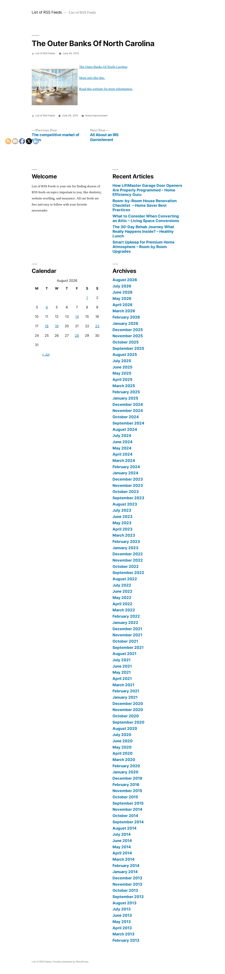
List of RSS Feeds (47, 12)
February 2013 (125, 940)
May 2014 (121, 847)
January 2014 (125, 871)
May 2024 (121, 448)
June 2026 (122, 292)
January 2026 (125, 323)
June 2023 (122, 516)
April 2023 (122, 529)
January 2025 (125, 398)
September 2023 (128, 498)
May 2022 (121, 597)
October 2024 (125, 417)
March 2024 (123, 460)
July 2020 (121, 734)
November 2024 (127, 410)
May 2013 (121, 921)
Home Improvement (96, 115)
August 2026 (124, 279)
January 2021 (125, 697)
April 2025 (122, 379)
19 (57, 326)
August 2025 (124, 354)
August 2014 (124, 828)
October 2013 (125, 890)
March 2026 (123, 311)
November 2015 (127, 790)
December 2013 (127, 878)
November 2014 (127, 809)
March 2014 (123, 859)
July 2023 (121, 510)
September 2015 (128, 803)
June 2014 (122, 840)
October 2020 (125, 716)
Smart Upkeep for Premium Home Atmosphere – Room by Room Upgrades (143, 246)
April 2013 (122, 928)
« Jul (45, 354)
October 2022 (125, 566)
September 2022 (128, 572)
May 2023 (121, 523)
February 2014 (125, 865)
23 (97, 326)
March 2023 (123, 535)
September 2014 (128, 822)
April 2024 (122, 454)
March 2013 (123, 934)
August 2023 (124, 504)
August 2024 (124, 429)
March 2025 (123, 385)
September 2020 (128, 722)
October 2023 (125, 491)
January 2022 (125, 622)
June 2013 (122, 915)
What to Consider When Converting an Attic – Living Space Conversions (145, 218)
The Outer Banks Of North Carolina (103, 67)
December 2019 (127, 778)
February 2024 (126, 466)
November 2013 (127, 884)
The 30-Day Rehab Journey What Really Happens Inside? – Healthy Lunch (143, 231)
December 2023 (127, 479)
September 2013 (128, 896)
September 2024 (128, 423)
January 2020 (125, 772)
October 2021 (125, 641)
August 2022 (124, 579)
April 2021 (122, 678)
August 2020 (124, 728)
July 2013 (121, 909)
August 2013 (124, 903)
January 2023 (125, 548)
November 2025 (127, 336)
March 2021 (123, 685)
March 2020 (123, 759)
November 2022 (127, 560)
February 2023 (126, 541)
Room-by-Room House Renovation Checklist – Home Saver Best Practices (144, 205)
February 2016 (125, 784)
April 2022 (122, 604)
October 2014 (125, 815)
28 (77, 336)
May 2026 (121, 298)
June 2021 (122, 666)
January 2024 (125, 473)
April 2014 (122, 853)
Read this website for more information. (106, 89)
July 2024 (121, 435)
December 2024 (127, 404)
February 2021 (125, 691)
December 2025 (127, 329)
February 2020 (126, 766)
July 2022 (121, 585)
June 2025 (122, 367)
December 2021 (127, 629)
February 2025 (126, 392)
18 (47, 326)
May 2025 (121, 373)
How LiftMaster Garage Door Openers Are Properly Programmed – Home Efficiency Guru (147, 190)
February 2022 (126, 616)
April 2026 (122, 304)
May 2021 (121, 672)
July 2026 (121, 286)
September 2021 (128, 647)
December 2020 (127, 703)
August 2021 (124, 653)
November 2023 (127, 485)
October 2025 (125, 342)
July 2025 (121, 361)
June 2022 (122, 591)
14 (77, 317)
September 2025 (128, 348)
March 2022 (123, 610)
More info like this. (92, 78)
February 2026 (126, 317)
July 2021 (121, 660)
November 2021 (127, 635)
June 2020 (122, 741)
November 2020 (127, 709)
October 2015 (125, 797)
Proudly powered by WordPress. (70, 961)
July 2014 (121, 834)
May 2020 (121, 747)
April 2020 (122, 753)
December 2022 (127, 554)
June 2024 (122, 442)
